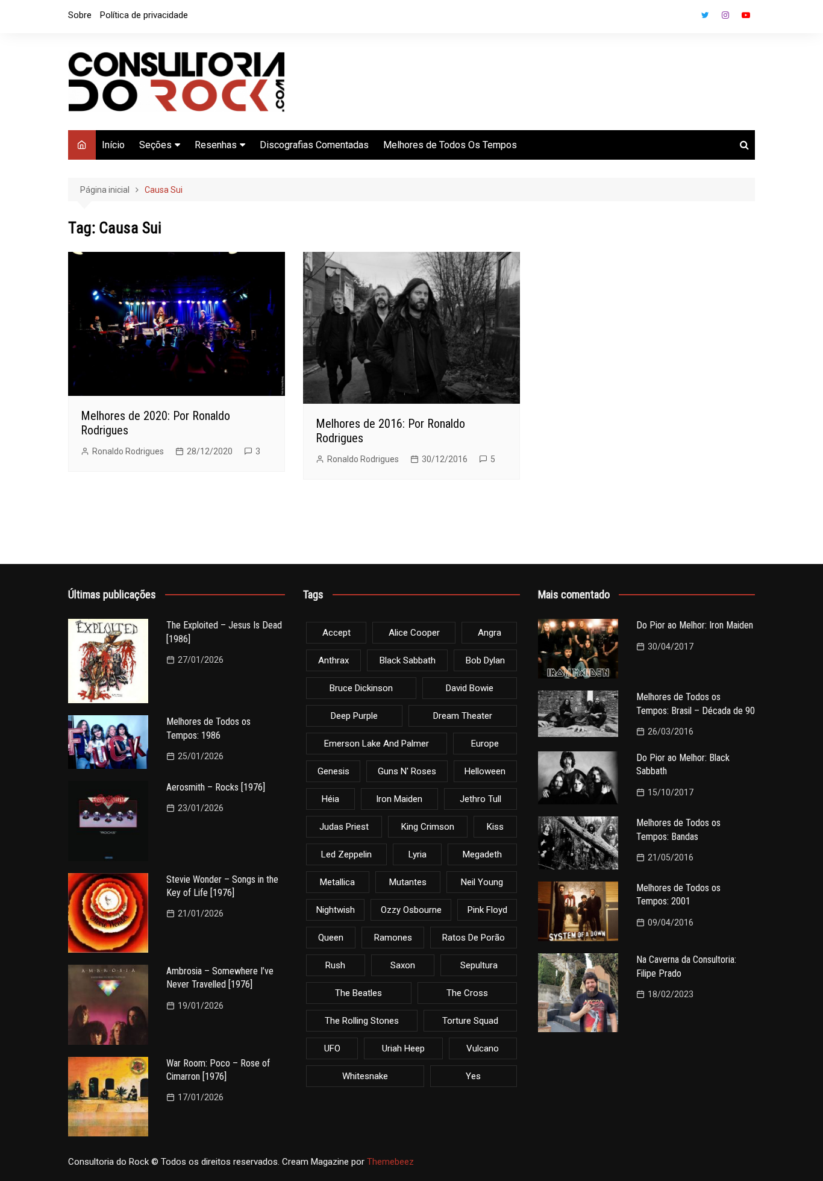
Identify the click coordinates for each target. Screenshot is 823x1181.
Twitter (705, 15)
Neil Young (482, 882)
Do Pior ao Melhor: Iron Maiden (694, 625)
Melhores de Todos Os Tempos (450, 145)
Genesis (333, 771)
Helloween (485, 771)
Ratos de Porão (473, 937)
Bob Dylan (485, 660)
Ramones (393, 937)
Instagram (725, 15)
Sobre (80, 15)
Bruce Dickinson (361, 688)
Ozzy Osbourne (411, 909)
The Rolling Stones (362, 1020)
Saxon (402, 965)
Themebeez (390, 1161)
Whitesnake (365, 1076)
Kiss (495, 826)
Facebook (684, 18)
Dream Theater (462, 715)
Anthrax (333, 660)
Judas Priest (344, 826)
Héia (330, 799)
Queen (330, 937)
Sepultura (479, 965)
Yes (473, 1076)
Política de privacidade (144, 15)
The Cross (467, 993)
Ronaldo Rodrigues (128, 451)
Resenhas (216, 145)
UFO (332, 1048)
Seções (155, 145)
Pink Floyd (487, 909)
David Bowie (469, 688)
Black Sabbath (408, 660)
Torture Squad (470, 1020)
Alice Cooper (414, 632)
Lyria (417, 854)
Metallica (337, 882)
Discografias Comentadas (314, 145)
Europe (485, 743)
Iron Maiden (399, 799)
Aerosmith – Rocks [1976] (215, 787)
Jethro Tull (480, 799)
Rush (335, 965)
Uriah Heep (403, 1048)
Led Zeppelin (346, 854)
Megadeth (482, 854)
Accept (336, 632)
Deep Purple (354, 715)
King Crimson (427, 826)
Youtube (746, 15)
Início (113, 145)
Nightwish (335, 909)
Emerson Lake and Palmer (376, 743)
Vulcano (482, 1048)
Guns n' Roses (407, 771)
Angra (489, 632)
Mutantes (408, 882)
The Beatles (358, 993)
